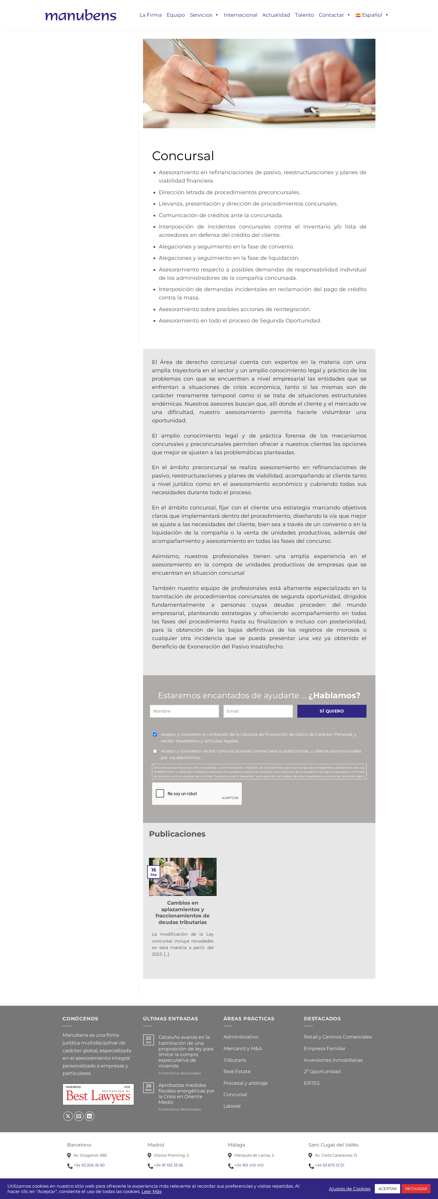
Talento (304, 15)
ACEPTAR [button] (387, 1188)
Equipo (176, 15)
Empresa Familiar (324, 1048)
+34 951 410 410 (249, 1165)
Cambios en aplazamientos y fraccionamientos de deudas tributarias (183, 912)
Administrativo (240, 1037)
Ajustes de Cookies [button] (349, 1189)
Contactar (331, 15)
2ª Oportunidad (322, 1071)
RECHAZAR (416, 1188)
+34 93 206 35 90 (89, 1165)
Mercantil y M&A (242, 1048)
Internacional (240, 15)
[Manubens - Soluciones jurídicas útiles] (80, 14)
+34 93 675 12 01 (329, 1165)
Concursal (235, 1094)
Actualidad (276, 15)
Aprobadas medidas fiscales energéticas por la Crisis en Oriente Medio (187, 1093)
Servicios (201, 15)
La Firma (150, 15)
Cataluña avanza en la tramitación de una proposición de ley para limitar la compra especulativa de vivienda (186, 1051)
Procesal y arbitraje (245, 1083)
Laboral (231, 1106)
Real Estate (237, 1071)
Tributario (234, 1060)
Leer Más (151, 1191)
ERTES (312, 1083)
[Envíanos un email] (79, 1116)
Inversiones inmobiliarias (333, 1060)
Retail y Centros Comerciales (338, 1037)
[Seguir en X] (68, 1116)
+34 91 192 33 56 (168, 1165)
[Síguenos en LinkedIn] (89, 1116)
